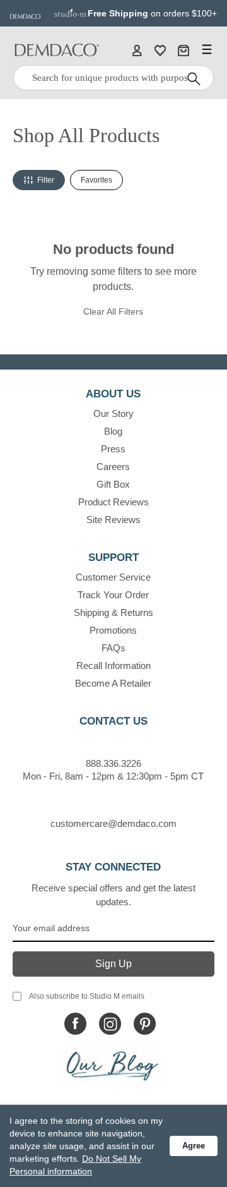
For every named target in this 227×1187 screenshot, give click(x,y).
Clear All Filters (113, 311)
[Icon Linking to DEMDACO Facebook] (75, 1024)
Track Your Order (113, 594)
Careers (113, 466)
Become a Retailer (113, 683)
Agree (193, 1145)
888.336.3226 (113, 763)
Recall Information (113, 665)
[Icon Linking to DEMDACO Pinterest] (145, 1024)
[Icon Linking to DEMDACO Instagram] (110, 1024)
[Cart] (183, 49)
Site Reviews (113, 519)
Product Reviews (113, 502)
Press (113, 448)
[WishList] (160, 49)
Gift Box (113, 484)
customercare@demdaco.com (113, 823)
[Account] (137, 49)
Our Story (113, 413)
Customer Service (113, 577)
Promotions (113, 630)
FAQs (113, 647)
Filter (45, 180)
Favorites (96, 180)
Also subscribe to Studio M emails (86, 996)
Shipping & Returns (113, 612)
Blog (113, 431)
